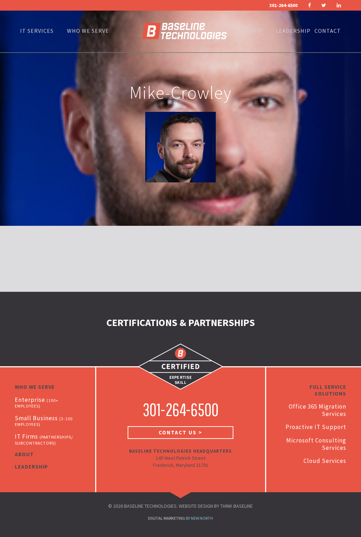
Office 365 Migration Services (317, 410)
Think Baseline (236, 506)
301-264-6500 (283, 5)
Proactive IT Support (316, 427)
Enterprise (36, 402)
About (252, 30)
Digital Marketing (166, 518)
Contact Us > (180, 432)
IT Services (37, 30)
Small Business (44, 420)
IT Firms (44, 439)
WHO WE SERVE (88, 30)
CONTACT (327, 30)
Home (184, 30)
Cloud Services (325, 461)
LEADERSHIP (293, 30)
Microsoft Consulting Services (316, 444)
